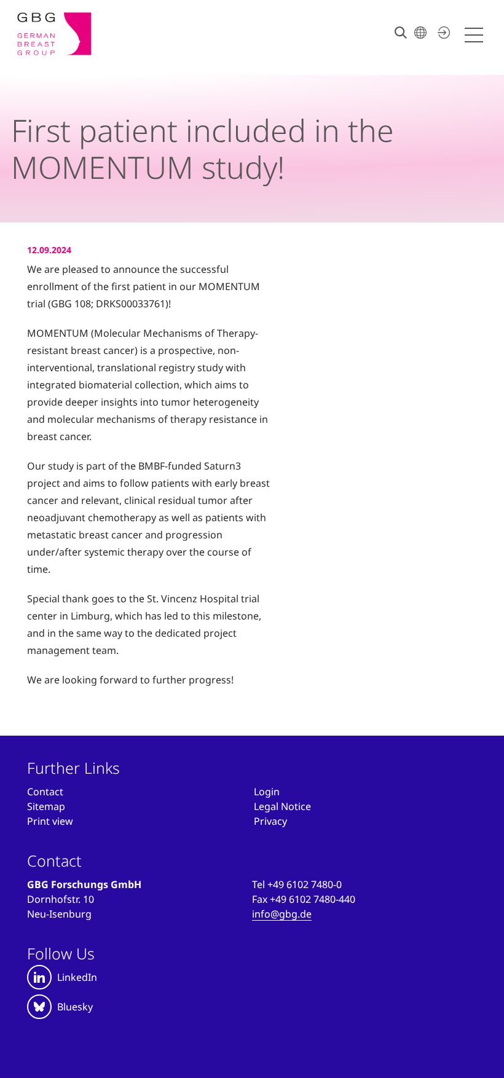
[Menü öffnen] (476, 35)
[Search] (401, 32)
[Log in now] (442, 32)
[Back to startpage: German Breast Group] (54, 34)
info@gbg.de (282, 914)
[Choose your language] (420, 32)
